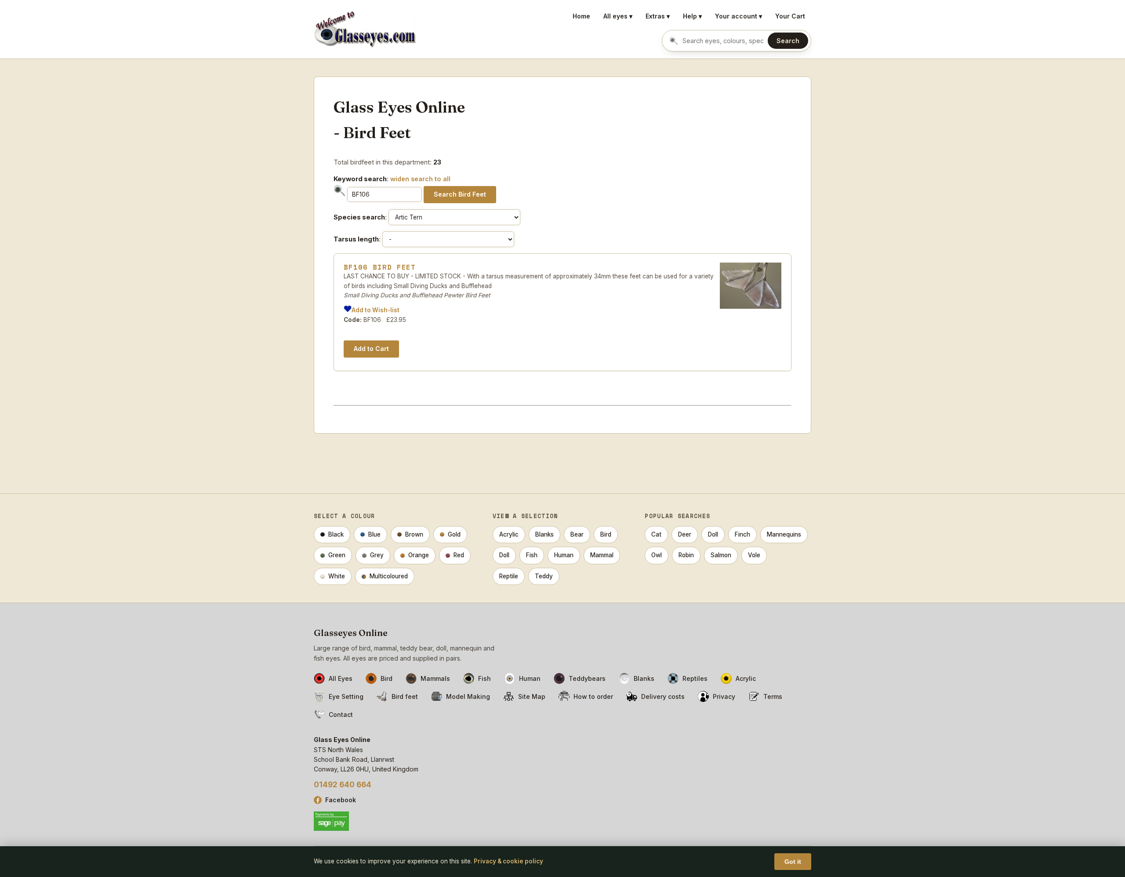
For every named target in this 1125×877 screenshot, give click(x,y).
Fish (531, 555)
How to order (593, 696)
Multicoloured (389, 576)
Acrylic (509, 534)
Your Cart (790, 16)
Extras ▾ (658, 16)
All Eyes (340, 678)
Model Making (468, 696)
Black (336, 534)
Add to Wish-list (375, 310)
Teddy (544, 576)
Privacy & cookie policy (508, 861)
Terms (772, 696)
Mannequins (784, 534)
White (336, 576)
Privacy (724, 696)
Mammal (601, 555)
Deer (684, 534)
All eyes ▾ (617, 16)
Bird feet (405, 696)
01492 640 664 (342, 784)
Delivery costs (663, 696)
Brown (414, 534)
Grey (377, 555)
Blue (374, 534)
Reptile (508, 576)
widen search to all (420, 179)
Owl (656, 555)
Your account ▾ (738, 16)
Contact (341, 714)
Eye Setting (346, 696)
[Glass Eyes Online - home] (365, 29)
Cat (656, 534)
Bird (605, 534)
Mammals (435, 678)
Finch (742, 534)
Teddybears (587, 678)
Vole (754, 555)
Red (459, 555)
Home (581, 16)
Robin (686, 555)
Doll (504, 555)
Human (563, 555)
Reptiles (695, 678)
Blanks (544, 534)
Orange (418, 555)
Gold (454, 534)
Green (336, 555)
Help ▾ (692, 16)
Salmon (721, 555)
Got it (792, 861)
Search (788, 40)
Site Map (531, 696)
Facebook (340, 800)
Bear (577, 534)
